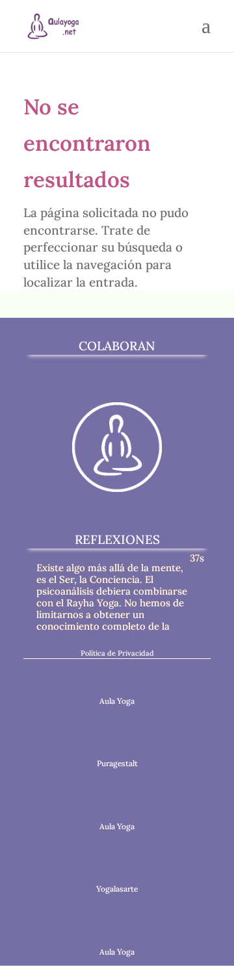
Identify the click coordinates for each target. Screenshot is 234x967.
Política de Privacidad (117, 653)
